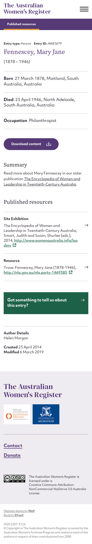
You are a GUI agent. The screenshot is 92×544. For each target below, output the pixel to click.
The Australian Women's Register (27, 8)
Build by (14, 515)
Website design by (19, 511)
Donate (12, 455)
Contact (13, 445)
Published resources (21, 24)
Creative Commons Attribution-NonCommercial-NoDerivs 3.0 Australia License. (57, 489)
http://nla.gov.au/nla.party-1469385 (35, 272)
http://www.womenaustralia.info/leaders (41, 243)
